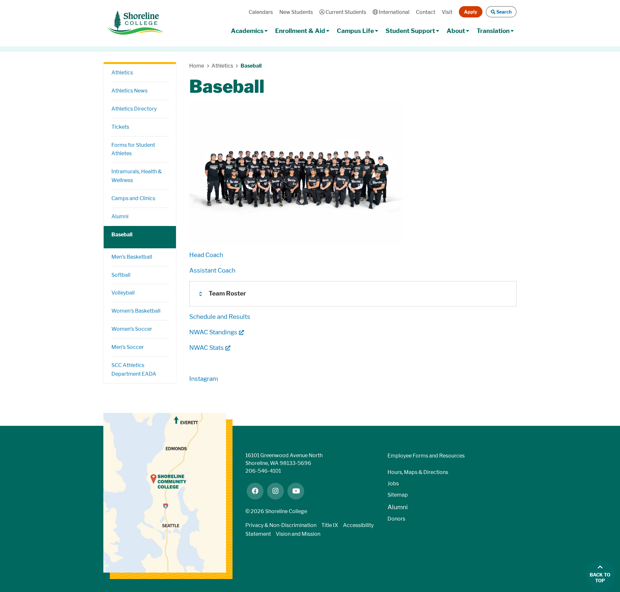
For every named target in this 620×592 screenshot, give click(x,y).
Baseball (121, 234)
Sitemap (398, 495)
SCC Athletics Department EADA (133, 369)
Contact (425, 12)
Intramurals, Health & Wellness (136, 175)
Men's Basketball (131, 257)
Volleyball (123, 293)
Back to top (600, 578)
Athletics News (129, 91)
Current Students (345, 12)
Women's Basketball (135, 311)
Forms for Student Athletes (133, 149)
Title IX (329, 525)
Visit (447, 12)
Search (503, 12)
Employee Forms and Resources (426, 456)
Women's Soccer (131, 329)
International (393, 12)
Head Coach (206, 255)
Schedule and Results (219, 316)
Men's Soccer (127, 347)
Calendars (261, 12)
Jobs (393, 483)
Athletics (122, 73)
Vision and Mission (298, 534)
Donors (396, 519)
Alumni (120, 216)
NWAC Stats (206, 347)
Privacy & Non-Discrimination (280, 525)
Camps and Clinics (133, 198)
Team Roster (227, 293)
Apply (470, 12)
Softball (120, 275)
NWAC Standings (213, 332)
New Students (296, 12)
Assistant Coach (212, 270)
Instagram (203, 378)
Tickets (120, 127)
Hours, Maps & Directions (418, 472)
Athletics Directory (134, 109)
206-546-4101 (263, 471)
